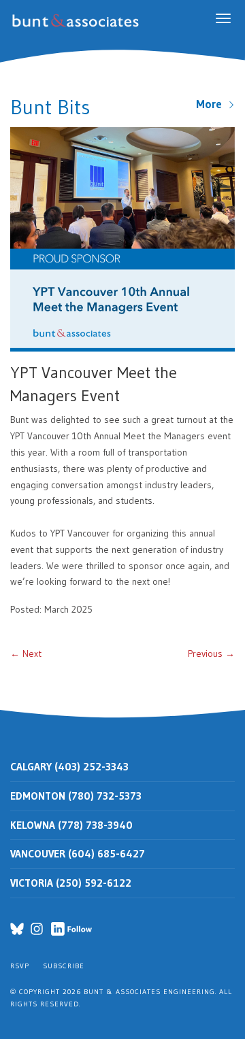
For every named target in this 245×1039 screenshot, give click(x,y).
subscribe (63, 965)
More (212, 104)
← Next (26, 653)
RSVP (19, 965)
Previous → (211, 653)
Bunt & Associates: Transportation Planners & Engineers (78, 20)
